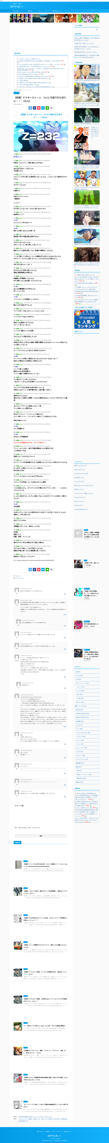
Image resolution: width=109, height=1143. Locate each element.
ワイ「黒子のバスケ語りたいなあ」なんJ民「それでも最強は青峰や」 (44, 1026)
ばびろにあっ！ (17, 6)
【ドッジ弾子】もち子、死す (84, 807)
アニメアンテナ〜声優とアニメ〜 (83, 493)
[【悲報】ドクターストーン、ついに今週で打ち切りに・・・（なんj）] (43, 108)
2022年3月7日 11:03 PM (26, 588)
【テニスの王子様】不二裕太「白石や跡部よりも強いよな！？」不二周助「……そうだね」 (39, 64)
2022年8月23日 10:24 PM (26, 695)
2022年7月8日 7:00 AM (27, 683)
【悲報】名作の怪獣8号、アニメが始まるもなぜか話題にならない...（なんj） (86, 47)
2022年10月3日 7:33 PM (26, 791)
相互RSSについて (57, 11)
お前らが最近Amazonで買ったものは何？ (28, 74)
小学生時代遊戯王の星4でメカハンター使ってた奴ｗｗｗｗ (35, 1117)
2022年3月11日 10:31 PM (28, 620)
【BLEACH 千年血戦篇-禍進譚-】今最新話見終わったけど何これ (34, 76)
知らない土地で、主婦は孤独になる (86, 793)
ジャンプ (17, 575)
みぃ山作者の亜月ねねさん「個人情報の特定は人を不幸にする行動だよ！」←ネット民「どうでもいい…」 (86, 797)
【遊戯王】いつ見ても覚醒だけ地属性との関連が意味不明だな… (33, 78)
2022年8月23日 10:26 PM (26, 732)
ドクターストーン (19, 578)
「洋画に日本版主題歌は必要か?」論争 (28, 84)
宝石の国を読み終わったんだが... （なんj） (85, 52)
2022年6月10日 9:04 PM (26, 655)
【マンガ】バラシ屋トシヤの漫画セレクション (29, 58)
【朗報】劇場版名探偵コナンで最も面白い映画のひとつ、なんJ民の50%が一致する (86, 56)
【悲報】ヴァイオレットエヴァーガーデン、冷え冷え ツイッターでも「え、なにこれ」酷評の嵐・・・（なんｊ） (86, 105)
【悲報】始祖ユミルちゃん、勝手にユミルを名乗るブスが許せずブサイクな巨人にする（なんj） (86, 264)
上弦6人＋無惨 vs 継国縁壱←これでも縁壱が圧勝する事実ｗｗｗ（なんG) (86, 39)
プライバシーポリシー (43, 11)
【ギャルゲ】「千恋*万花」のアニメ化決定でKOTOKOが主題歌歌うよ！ (35, 86)
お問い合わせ (16, 11)
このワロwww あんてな (81, 509)
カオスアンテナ (78, 505)
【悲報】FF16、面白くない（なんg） (84, 43)
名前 (15, 827)
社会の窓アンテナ (79, 477)
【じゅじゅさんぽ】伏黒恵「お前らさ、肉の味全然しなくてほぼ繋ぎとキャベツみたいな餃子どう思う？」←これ (86, 167)
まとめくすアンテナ (80, 497)
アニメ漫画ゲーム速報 (54, 1138)
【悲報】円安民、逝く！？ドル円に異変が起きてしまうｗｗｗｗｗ (34, 66)
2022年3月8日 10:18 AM (26, 600)
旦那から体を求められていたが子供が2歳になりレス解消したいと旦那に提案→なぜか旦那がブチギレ (86, 803)
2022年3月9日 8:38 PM (26, 632)
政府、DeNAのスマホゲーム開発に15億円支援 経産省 (31, 72)
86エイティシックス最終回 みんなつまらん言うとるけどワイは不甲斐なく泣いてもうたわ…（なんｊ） (86, 207)
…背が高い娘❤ (22, 80)
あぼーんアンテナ (79, 501)
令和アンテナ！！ (79, 489)
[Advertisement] (41, 38)
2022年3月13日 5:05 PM (26, 644)
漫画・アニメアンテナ (80, 465)
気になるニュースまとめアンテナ (83, 485)
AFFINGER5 (64, 1140)
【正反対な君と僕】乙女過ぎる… (86, 283)
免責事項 (30, 11)
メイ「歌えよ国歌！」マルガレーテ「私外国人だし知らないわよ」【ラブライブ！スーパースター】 (86, 820)
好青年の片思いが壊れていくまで (86, 275)
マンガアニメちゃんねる (81, 473)
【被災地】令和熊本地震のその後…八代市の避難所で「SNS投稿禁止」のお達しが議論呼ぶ (40, 60)
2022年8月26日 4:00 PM (26, 764)
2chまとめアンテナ (79, 469)
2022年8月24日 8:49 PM (26, 750)
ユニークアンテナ (79, 481)
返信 (65, 594)
